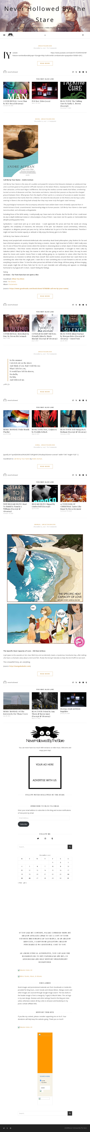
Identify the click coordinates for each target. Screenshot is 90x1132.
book (37, 119)
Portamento (13, 284)
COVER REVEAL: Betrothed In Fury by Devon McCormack (16, 335)
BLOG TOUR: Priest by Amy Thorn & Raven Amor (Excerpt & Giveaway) (43, 713)
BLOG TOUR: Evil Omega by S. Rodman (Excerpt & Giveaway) (73, 430)
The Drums (12, 282)
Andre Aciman (37, 459)
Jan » (25, 883)
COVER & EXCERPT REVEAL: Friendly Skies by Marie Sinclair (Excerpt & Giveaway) (44, 336)
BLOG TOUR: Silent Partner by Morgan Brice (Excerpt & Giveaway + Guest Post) (72, 336)
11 (22, 870)
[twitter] (4, 1128)
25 (22, 878)
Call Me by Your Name (22, 459)
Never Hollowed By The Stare (45, 14)
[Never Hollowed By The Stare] (10, 35)
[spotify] (10, 1128)
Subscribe (23, 824)
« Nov (20, 883)
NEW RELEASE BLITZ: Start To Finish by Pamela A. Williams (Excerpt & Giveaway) (15, 507)
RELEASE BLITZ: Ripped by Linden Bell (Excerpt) (43, 505)
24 (68, 874)
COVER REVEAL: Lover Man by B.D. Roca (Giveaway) (15, 102)
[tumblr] (7, 1128)
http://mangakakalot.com (19, 666)
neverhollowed (12, 72)
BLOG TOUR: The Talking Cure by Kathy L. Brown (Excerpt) (71, 103)
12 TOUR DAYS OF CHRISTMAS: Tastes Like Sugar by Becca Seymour (70, 506)
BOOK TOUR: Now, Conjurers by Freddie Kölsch (44, 430)
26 (29, 878)
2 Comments (51, 121)
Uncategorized (45, 46)
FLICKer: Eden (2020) (41, 101)
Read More (45, 63)
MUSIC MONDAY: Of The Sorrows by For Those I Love (15, 712)
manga (37, 524)
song (37, 445)
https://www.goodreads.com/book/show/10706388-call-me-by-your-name (38, 288)
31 (68, 878)
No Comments (52, 48)
